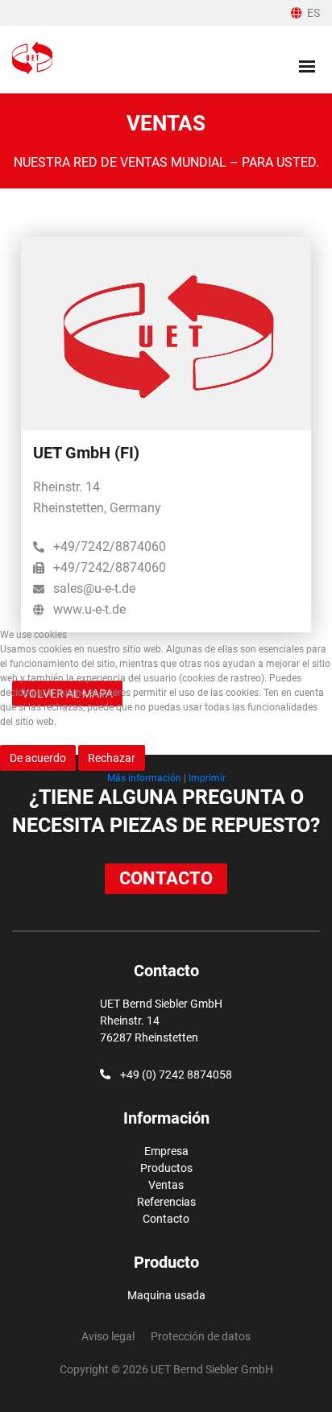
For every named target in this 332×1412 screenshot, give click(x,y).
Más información (144, 778)
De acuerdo (38, 758)
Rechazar (111, 758)
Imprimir (207, 778)
